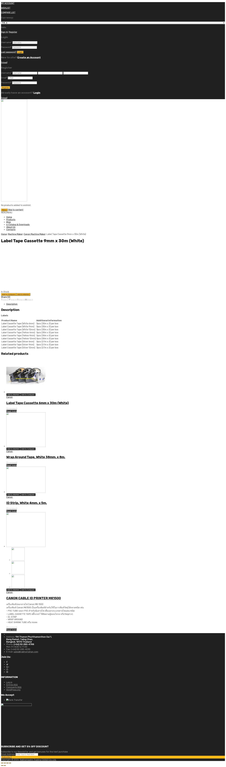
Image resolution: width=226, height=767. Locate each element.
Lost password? (8, 52)
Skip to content (15, 210)
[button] (6, 212)
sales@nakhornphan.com (26, 652)
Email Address (8, 754)
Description (12, 304)
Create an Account (29, 57)
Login (36, 92)
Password (6, 47)
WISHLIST (5, 8)
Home (9, 217)
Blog (8, 222)
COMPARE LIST (8, 12)
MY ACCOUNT (7, 3)
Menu (4, 210)
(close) (4, 62)
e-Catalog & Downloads (18, 224)
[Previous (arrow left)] (2, 765)
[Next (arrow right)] (5, 765)
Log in (9, 682)
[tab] (115, 304)
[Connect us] (6, 662)
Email (4, 78)
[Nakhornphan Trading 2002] (14, 200)
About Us (10, 227)
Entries (12, 685)
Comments (13, 687)
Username (6, 42)
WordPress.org (13, 690)
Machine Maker (15, 234)
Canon (9, 397)
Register (13, 32)
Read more (11, 411)
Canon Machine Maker (34, 234)
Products (10, 219)
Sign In (4, 32)
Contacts (10, 229)
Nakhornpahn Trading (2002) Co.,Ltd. (38, 759)
